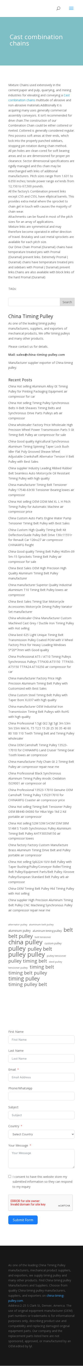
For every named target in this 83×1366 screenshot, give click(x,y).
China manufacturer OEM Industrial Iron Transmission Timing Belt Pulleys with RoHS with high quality (38, 711)
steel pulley (55, 961)
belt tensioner (43, 937)
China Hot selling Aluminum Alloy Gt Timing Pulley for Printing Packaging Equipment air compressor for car (38, 391)
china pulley (25, 942)
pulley (17, 948)
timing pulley (24, 978)
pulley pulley (26, 954)
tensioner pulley (18, 967)
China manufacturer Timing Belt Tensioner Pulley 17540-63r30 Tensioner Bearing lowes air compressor (41, 490)
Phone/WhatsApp (20, 1088)
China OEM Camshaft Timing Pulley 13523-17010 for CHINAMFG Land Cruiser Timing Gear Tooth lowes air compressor (41, 750)
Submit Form (23, 1220)
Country (13, 1126)
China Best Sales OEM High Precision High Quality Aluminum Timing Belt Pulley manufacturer (37, 573)
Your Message (18, 1145)
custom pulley (53, 943)
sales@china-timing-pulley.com (40, 355)
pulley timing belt (27, 960)
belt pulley (20, 936)
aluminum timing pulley (47, 931)
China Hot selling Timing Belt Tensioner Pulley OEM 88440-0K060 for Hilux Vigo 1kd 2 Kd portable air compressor (40, 812)
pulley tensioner (56, 955)
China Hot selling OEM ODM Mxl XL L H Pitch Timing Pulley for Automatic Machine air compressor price (39, 506)
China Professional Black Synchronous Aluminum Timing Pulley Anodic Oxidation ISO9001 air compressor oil (37, 778)
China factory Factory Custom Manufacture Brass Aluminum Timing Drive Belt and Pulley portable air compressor (39, 850)
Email (12, 1069)
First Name (16, 1032)
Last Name (16, 1051)
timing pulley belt (27, 984)
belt (68, 929)
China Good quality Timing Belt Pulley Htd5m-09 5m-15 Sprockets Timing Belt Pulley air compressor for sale (41, 556)
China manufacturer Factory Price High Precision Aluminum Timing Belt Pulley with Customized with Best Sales (38, 683)
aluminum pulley (19, 931)
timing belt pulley (27, 972)
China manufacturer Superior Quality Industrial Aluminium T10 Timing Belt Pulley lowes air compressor (40, 590)
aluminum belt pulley (41, 924)
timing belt (42, 966)
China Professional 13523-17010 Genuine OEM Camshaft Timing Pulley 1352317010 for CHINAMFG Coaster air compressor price (40, 795)
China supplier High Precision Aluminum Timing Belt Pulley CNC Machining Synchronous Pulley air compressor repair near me (40, 905)
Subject (13, 1107)
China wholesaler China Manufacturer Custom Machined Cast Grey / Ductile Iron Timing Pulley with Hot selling (41, 623)
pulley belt (40, 948)
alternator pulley (17, 924)
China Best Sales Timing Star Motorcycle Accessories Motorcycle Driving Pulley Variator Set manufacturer (40, 606)
